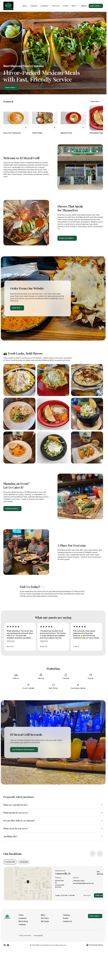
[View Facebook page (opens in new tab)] (4, 945)
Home (21, 915)
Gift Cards (45, 921)
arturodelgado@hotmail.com (83, 883)
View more (11, 641)
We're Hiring (23, 921)
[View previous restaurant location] (93, 853)
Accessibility (38, 935)
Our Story (56, 6)
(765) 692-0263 (78, 881)
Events (65, 6)
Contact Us (67, 921)
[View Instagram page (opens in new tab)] (8, 945)
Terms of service (25, 935)
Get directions (101, 873)
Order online (100, 895)
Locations (44, 6)
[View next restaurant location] (100, 853)
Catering (33, 6)
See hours (87, 895)
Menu (25, 6)
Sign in (84, 6)
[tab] (10, 862)
